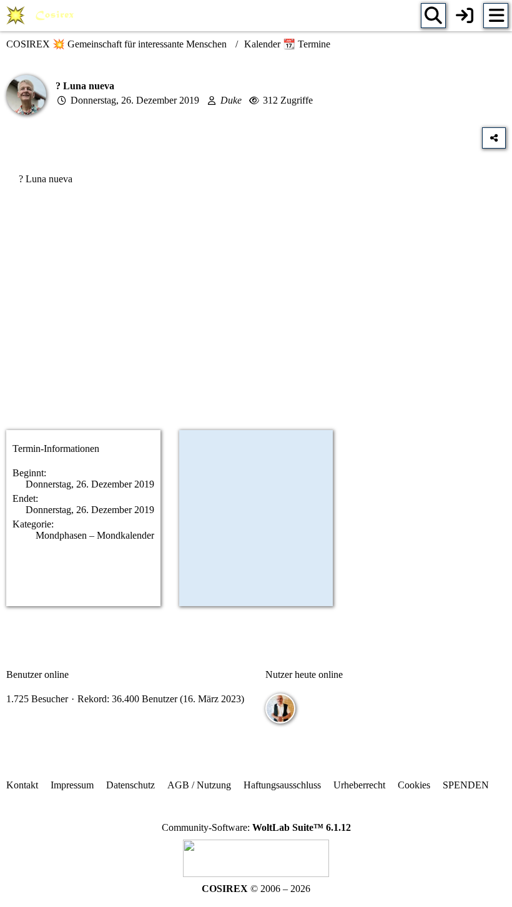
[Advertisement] (256, 321)
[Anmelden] (464, 15)
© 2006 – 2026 (256, 888)
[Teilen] (494, 138)
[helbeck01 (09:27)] (280, 708)
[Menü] (495, 15)
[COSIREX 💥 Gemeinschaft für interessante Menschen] (42, 15)
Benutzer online (37, 674)
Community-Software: (256, 827)
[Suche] (433, 15)
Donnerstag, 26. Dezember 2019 (135, 100)
